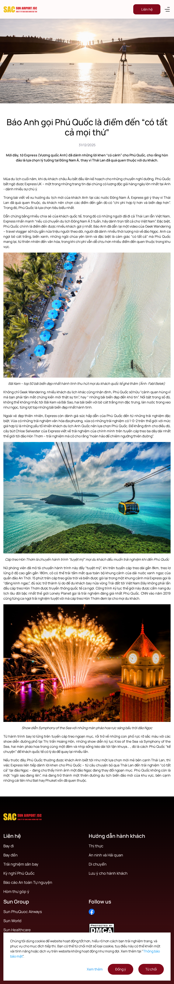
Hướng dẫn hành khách (117, 835)
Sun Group (16, 901)
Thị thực (96, 845)
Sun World (12, 920)
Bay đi (8, 845)
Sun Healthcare (17, 929)
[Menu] (167, 9)
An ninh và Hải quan (106, 855)
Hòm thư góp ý (16, 891)
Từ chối (151, 969)
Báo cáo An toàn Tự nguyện (27, 882)
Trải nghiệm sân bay (20, 864)
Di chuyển (98, 864)
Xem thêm (95, 969)
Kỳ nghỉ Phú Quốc (19, 873)
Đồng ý (120, 969)
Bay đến (10, 855)
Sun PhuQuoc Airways (22, 911)
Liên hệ (147, 9)
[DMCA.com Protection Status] (130, 928)
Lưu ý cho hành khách (108, 873)
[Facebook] (92, 912)
